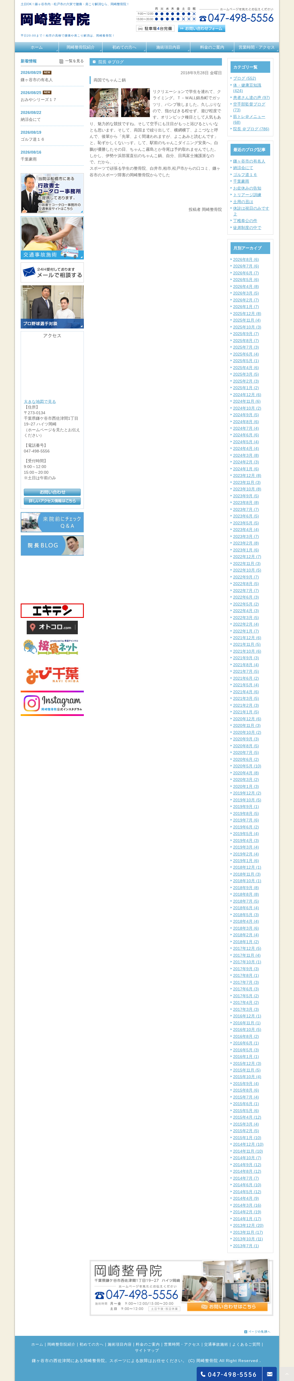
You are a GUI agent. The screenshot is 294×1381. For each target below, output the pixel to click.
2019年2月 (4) (246, 854)
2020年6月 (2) (246, 759)
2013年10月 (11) (248, 1239)
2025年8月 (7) (246, 340)
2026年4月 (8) (246, 286)
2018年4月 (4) (246, 921)
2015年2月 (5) (246, 1130)
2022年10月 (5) (247, 570)
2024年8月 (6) (246, 421)
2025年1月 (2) (246, 387)
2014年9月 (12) (247, 1164)
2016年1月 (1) (246, 1056)
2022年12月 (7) (247, 556)
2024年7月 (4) (246, 428)
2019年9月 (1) (246, 806)
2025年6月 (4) (246, 354)
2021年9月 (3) (246, 658)
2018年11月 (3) (247, 874)
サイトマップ (147, 1350)
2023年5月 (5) (246, 523)
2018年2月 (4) (246, 935)
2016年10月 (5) (247, 1029)
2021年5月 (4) (246, 685)
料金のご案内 (212, 47)
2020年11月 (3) (247, 725)
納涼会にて (243, 167)
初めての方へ (124, 47)
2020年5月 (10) (247, 766)
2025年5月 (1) (246, 360)
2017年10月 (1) (247, 962)
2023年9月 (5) (246, 496)
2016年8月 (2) (246, 1036)
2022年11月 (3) (247, 563)
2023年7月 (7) (246, 509)
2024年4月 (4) (246, 448)
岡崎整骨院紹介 (81, 47)
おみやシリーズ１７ (39, 99)
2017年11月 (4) (247, 955)
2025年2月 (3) (246, 381)
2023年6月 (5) (246, 516)
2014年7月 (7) (246, 1178)
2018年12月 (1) (247, 867)
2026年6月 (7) (246, 273)
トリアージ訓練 (247, 194)
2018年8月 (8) (246, 894)
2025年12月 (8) (247, 313)
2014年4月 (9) (246, 1198)
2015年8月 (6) (246, 1090)
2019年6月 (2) (246, 827)
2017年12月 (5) (247, 948)
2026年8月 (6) (246, 259)
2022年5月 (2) (246, 604)
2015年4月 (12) (247, 1117)
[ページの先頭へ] (257, 1330)
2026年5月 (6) (246, 279)
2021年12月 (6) (247, 637)
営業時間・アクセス (257, 47)
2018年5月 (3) (246, 914)
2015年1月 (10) (247, 1137)
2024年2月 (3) (246, 462)
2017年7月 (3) (246, 982)
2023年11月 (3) (247, 482)
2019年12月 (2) (247, 793)
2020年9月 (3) (246, 739)
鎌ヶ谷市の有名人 (249, 161)
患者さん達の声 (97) (251, 97)
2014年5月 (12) (247, 1191)
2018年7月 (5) (246, 901)
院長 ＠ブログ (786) (251, 129)
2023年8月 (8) (246, 502)
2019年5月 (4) (246, 833)
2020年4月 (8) (246, 773)
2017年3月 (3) (246, 1009)
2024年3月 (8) (246, 455)
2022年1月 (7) (246, 631)
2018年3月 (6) (246, 928)
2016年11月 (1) (247, 1023)
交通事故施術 (216, 1344)
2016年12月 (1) (247, 1016)
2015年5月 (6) (246, 1110)
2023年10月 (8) (247, 489)
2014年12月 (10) (248, 1144)
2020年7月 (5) (246, 752)
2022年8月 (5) (246, 583)
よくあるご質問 (246, 1344)
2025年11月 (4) (247, 320)
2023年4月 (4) (246, 529)
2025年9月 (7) (246, 333)
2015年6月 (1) (246, 1103)
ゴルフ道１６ (245, 174)
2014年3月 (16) (247, 1205)
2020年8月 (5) (246, 746)
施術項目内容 (168, 47)
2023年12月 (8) (247, 475)
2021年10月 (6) (247, 651)
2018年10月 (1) (247, 880)
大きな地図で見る (40, 401)
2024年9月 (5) (246, 414)
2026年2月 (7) (246, 300)
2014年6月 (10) (247, 1185)
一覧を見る (74, 61)
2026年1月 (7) (246, 306)
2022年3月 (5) (246, 617)
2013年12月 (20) (248, 1225)
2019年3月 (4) (246, 847)
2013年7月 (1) (246, 1246)
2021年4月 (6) (246, 691)
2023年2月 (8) (246, 543)
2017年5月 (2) (246, 996)
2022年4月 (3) (246, 610)
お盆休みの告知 (247, 188)
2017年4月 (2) (246, 1002)
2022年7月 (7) (246, 590)
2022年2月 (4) (246, 624)
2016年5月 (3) (246, 1050)
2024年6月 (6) (246, 435)
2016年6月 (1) (246, 1043)
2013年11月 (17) (248, 1232)
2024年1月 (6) (246, 469)
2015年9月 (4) (246, 1083)
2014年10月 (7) (247, 1157)
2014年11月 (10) (248, 1151)
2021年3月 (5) (246, 698)
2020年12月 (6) (247, 719)
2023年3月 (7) (246, 536)
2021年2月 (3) (246, 705)
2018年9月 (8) (246, 887)
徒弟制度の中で (247, 227)
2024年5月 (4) (246, 442)
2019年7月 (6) (246, 820)
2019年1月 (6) (246, 860)
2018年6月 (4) (246, 908)
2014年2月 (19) (247, 1212)
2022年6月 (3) (246, 597)
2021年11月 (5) (247, 644)
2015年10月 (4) (247, 1076)
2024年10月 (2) (247, 408)
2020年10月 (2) (247, 732)
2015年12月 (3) (247, 1063)
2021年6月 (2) (246, 678)
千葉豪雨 (241, 181)
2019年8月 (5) (246, 813)
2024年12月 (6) (247, 394)
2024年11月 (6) (247, 401)
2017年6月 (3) (246, 989)
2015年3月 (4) (246, 1124)
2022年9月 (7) (246, 577)
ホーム (37, 47)
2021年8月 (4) (246, 664)
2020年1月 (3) (246, 786)
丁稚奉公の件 (245, 220)
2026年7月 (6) (246, 266)
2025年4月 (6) (246, 367)
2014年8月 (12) (247, 1171)
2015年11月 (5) (247, 1070)
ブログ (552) (244, 78)
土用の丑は (243, 201)
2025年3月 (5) (246, 374)
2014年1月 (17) (247, 1218)
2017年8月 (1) (246, 975)
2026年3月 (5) (246, 293)
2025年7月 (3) (246, 347)
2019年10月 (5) (247, 800)
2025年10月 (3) (247, 327)
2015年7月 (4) (246, 1097)
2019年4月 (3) (246, 840)
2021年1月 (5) (246, 712)
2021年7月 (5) (246, 671)
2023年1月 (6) (246, 550)
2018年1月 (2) (246, 941)
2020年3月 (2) (246, 779)
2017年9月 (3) (246, 968)
